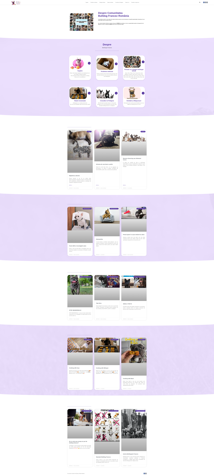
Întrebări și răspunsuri (135, 2)
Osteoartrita (99, 239)
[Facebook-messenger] (205, 2)
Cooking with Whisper (102, 368)
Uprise (77, 473)
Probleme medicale (94, 2)
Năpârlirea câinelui (74, 175)
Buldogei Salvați (102, 2)
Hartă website (81, 473)
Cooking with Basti (128, 378)
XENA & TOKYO (127, 303)
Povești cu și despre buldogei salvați (133, 70)
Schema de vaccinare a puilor (104, 164)
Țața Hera (98, 303)
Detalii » (70, 185)
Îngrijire (87, 2)
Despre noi (127, 2)
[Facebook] (204, 2)
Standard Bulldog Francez (103, 457)
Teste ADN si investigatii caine (77, 246)
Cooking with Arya (74, 368)
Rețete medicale (110, 2)
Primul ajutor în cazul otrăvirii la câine (133, 234)
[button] (200, 2)
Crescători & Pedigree (119, 2)
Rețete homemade (80, 101)
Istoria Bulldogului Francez (130, 454)
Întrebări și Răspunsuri (134, 101)
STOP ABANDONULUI (75, 310)
